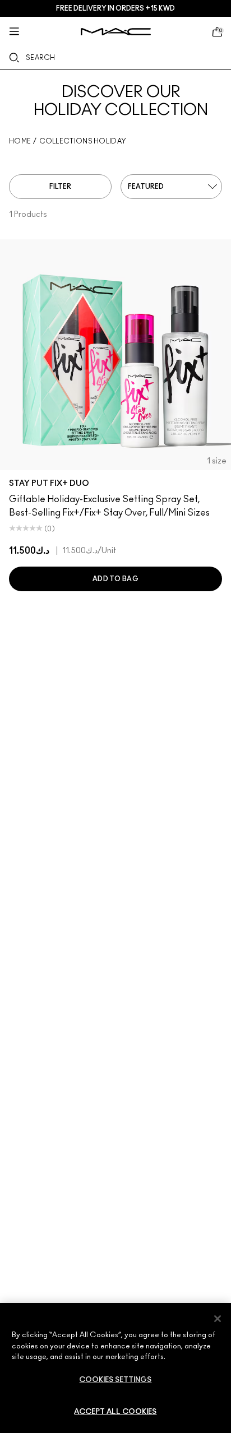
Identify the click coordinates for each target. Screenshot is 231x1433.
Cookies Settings (115, 1380)
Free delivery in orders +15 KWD (115, 8)
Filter (60, 186)
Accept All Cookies (115, 1412)
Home (20, 141)
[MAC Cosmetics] (115, 31)
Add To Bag (115, 579)
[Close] (217, 1318)
